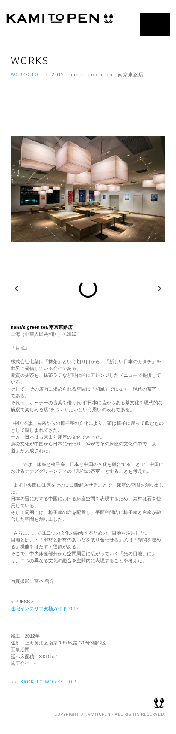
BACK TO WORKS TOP (48, 682)
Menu (155, 24)
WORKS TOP (26, 75)
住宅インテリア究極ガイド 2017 (45, 608)
